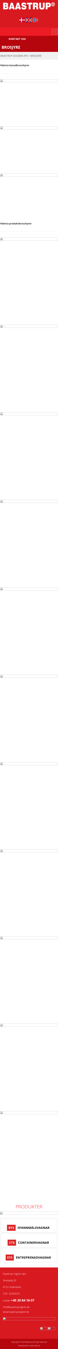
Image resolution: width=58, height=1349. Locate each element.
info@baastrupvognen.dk (16, 1307)
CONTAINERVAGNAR (33, 1243)
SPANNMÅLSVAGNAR (34, 1228)
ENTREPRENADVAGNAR (33, 1257)
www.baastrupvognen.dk (16, 1312)
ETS (9, 1257)
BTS (11, 1228)
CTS (12, 1243)
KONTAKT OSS (17, 39)
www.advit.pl (35, 1345)
